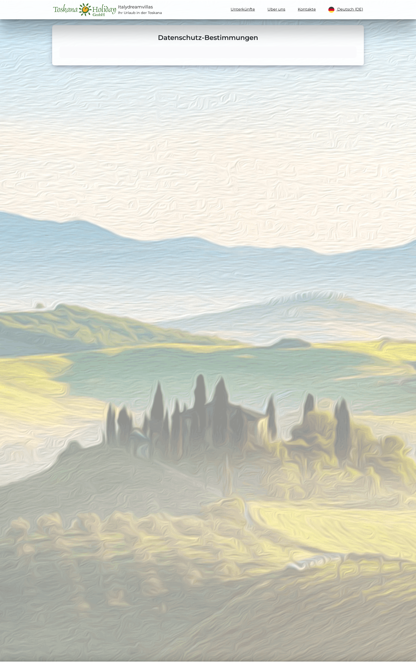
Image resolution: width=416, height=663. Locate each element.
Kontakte (307, 9)
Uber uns (276, 9)
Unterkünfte (243, 9)
